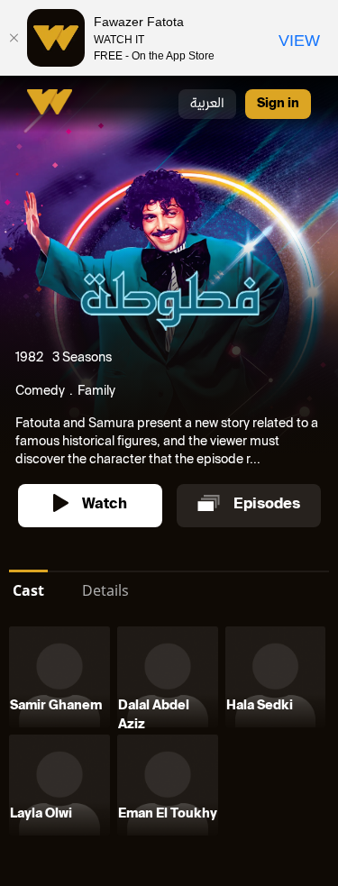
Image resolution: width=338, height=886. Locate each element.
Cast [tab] (28, 590)
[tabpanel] (169, 734)
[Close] (13, 37)
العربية (207, 104)
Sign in (278, 104)
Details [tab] (105, 590)
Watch (104, 505)
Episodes (266, 505)
